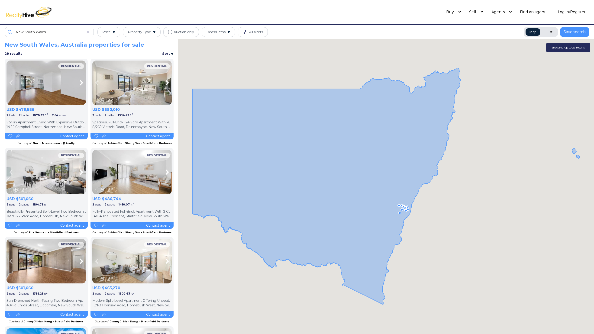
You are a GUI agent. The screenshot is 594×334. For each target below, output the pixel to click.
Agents (498, 12)
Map (532, 32)
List (549, 32)
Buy (450, 12)
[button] (401, 205)
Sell (473, 12)
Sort (166, 53)
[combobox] (49, 32)
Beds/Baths (216, 32)
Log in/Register (572, 12)
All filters (256, 32)
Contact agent (72, 136)
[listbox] (46, 83)
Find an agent (533, 12)
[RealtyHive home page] (78, 12)
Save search (575, 32)
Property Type (139, 32)
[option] (46, 83)
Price (106, 32)
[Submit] (10, 32)
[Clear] (88, 32)
